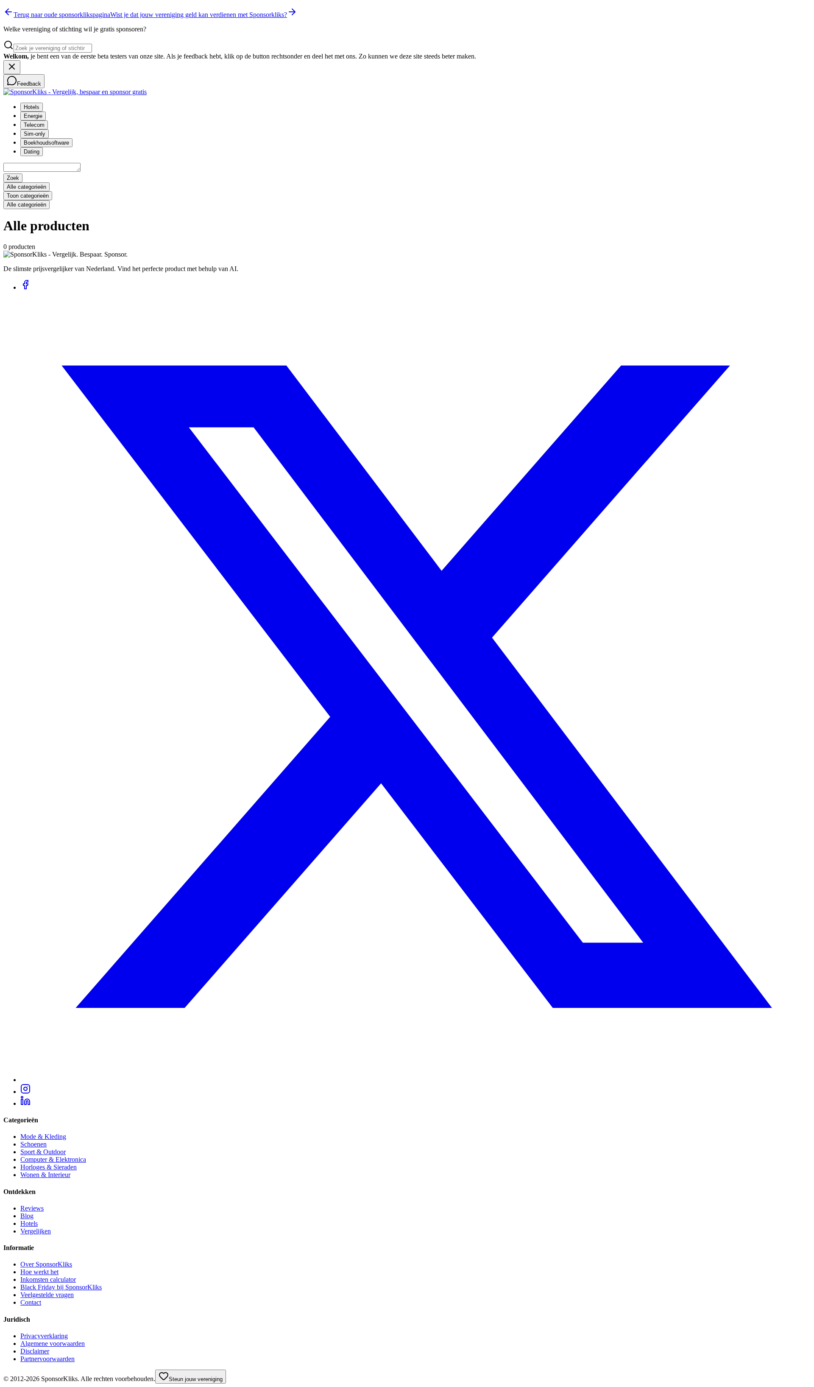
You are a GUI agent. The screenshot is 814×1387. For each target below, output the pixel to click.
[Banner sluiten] (11, 67)
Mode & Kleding (43, 1136)
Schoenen (33, 1144)
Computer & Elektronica (53, 1159)
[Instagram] (25, 1091)
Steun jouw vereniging (196, 1379)
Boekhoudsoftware (46, 143)
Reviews (32, 1208)
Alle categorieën (26, 187)
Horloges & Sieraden (48, 1167)
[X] (415, 1079)
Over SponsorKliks (46, 1264)
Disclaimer (34, 1351)
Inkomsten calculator (48, 1279)
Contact (30, 1302)
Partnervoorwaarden (47, 1358)
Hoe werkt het (39, 1271)
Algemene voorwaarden (52, 1343)
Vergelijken (35, 1231)
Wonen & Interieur (45, 1174)
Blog (26, 1215)
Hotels (31, 107)
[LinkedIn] (25, 1103)
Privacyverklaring (44, 1335)
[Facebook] (25, 287)
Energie (33, 116)
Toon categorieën (28, 196)
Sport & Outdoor (43, 1151)
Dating (31, 151)
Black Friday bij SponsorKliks (61, 1287)
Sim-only (34, 134)
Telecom (34, 125)
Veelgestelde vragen (47, 1294)
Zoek (13, 178)
